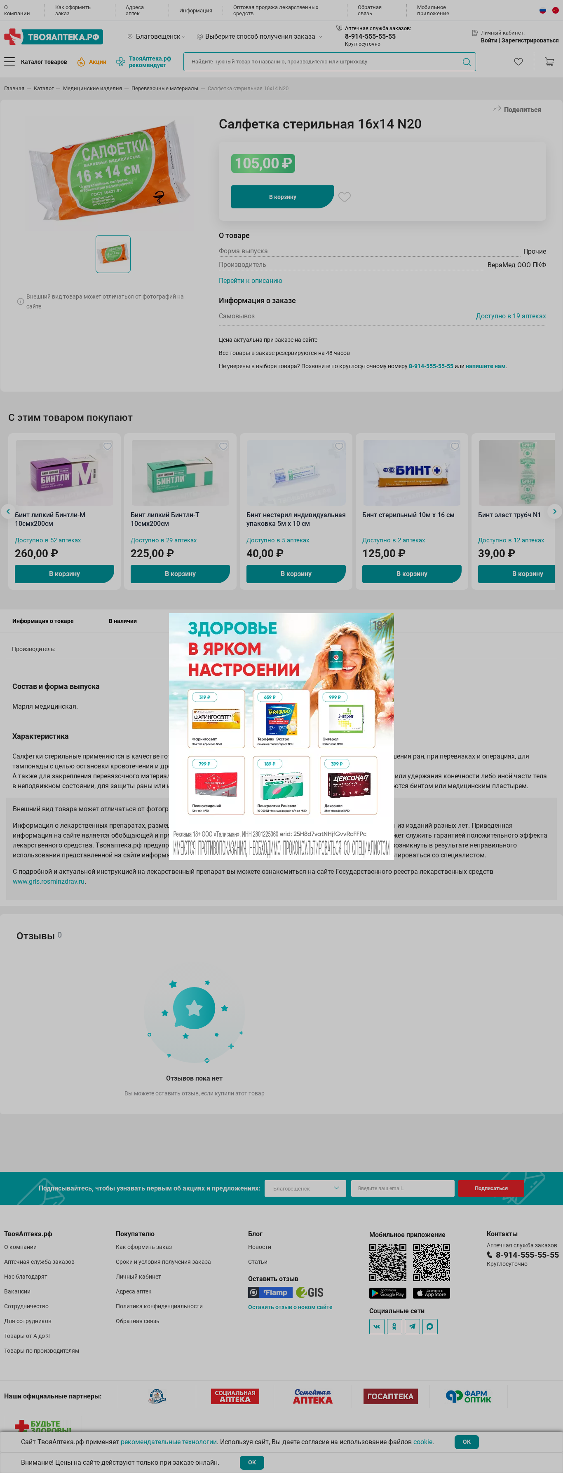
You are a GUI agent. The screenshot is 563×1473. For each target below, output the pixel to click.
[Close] (385, 622)
